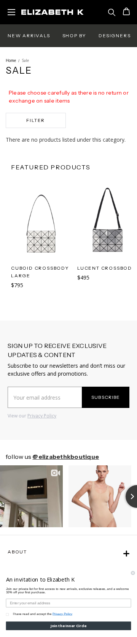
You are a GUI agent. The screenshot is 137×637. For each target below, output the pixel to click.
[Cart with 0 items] (125, 12)
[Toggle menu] (11, 11)
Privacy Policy (41, 416)
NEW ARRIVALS (29, 35)
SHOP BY (74, 35)
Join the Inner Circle (69, 625)
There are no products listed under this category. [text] (66, 139)
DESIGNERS (115, 35)
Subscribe (105, 397)
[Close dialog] (133, 573)
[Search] (112, 12)
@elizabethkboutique (65, 456)
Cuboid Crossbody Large (40, 271)
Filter (35, 120)
